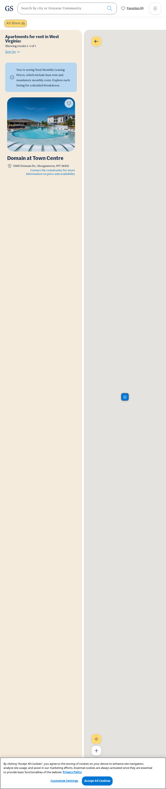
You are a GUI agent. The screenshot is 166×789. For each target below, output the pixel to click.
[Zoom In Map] (96, 750)
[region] (83, 773)
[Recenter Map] (96, 739)
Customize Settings (64, 781)
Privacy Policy (72, 772)
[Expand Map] (96, 41)
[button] (125, 397)
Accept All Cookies (97, 781)
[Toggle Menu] (155, 8)
